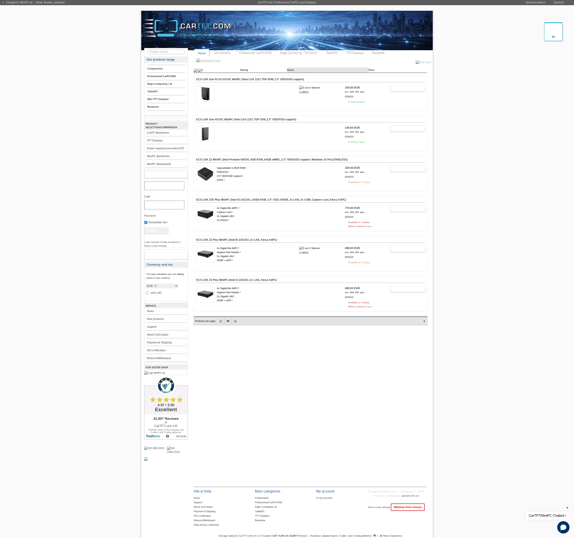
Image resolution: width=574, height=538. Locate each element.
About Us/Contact (157, 334)
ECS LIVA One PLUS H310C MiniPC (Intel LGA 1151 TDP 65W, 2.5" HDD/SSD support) (250, 79)
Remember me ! (158, 222)
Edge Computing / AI (266, 506)
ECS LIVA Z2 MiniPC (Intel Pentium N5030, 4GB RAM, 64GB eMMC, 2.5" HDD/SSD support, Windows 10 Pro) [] (272, 159)
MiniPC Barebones (158, 156)
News (150, 311)
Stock (290, 70)
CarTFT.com (213, 60)
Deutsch (559, 2)
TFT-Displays (355, 53)
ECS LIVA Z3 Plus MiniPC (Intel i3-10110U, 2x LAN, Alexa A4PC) (236, 280)
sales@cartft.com (410, 496)
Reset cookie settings (379, 507)
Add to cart (405, 88)
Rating (244, 70)
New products (155, 319)
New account (161, 256)
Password (149, 215)
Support (152, 326)
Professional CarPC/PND (255, 53)
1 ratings (304, 91)
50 (235, 321)
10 (220, 321)
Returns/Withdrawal (159, 358)
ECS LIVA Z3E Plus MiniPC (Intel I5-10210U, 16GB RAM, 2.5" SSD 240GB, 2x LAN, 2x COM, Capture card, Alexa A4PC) (271, 199)
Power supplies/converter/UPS (165, 148)
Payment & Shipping (159, 342)
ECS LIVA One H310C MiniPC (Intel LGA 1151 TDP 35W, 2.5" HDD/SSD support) (246, 119)
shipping (349, 96)
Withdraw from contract (408, 507)
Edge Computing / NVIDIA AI (298, 53)
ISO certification (156, 350)
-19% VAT (156, 293)
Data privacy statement (206, 524)
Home (202, 53)
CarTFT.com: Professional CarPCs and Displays (287, 2)
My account (161, 174)
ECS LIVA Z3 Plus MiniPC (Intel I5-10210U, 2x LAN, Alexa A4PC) (236, 239)
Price (371, 70)
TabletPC (332, 53)
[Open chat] (563, 527)
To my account (324, 498)
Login (147, 196)
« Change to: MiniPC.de (33, 2)
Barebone (378, 53)
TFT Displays (155, 140)
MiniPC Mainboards (159, 164)
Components (222, 53)
